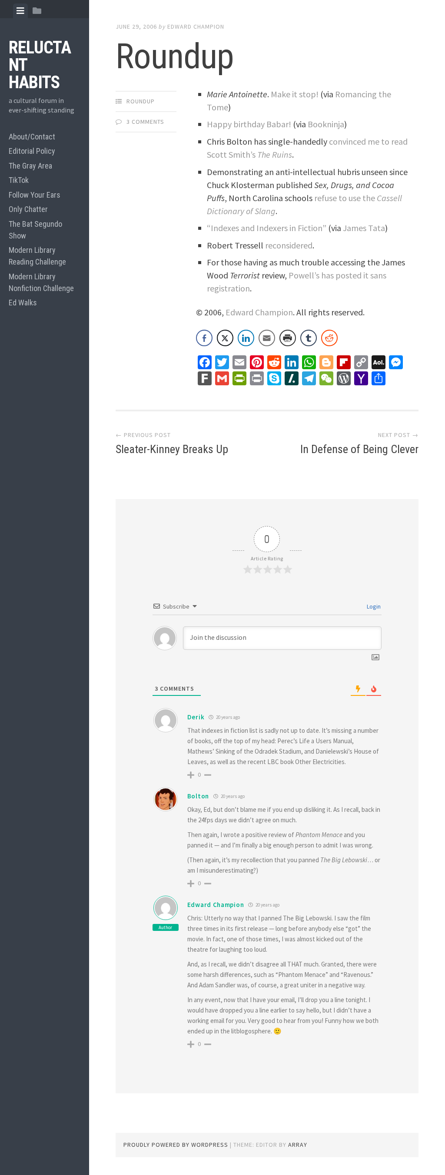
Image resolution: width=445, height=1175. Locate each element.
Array (297, 1145)
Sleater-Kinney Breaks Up (172, 449)
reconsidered (288, 245)
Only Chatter (28, 209)
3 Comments (145, 122)
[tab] (20, 10)
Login (373, 606)
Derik (196, 717)
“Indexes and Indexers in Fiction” (266, 227)
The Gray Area (30, 165)
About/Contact (32, 136)
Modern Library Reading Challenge (37, 255)
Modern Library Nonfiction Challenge (41, 282)
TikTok (19, 180)
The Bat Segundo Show (35, 229)
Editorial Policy (32, 151)
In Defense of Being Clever (359, 449)
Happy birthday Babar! (249, 124)
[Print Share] (287, 338)
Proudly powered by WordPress (175, 1145)
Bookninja (326, 124)
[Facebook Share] (204, 338)
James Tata (364, 227)
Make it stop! (295, 94)
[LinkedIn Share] (246, 338)
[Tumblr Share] (308, 338)
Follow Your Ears (34, 194)
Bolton (198, 796)
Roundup (140, 101)
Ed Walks (23, 302)
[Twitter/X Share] (225, 338)
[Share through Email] (267, 338)
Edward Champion (195, 26)
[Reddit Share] (329, 338)
